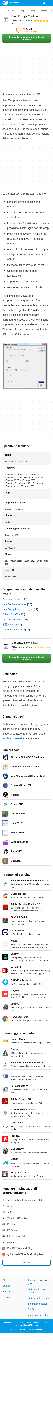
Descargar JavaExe (12, 599)
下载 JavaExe (9, 624)
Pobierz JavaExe (11, 614)
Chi (4, 1280)
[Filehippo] (10, 3)
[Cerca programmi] (44, 3)
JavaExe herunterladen (14, 604)
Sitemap (6, 1297)
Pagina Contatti (12, 738)
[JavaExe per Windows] (5, 19)
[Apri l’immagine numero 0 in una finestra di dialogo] (25, 366)
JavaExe (25, 16)
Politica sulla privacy (38, 1298)
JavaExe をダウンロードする (17, 609)
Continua (26, 1262)
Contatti (6, 1286)
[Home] (3, 10)
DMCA (31, 1309)
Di (18, 21)
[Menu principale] (50, 3)
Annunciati (8, 1291)
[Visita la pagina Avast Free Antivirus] (26, 30)
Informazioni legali (37, 1304)
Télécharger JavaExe (13, 629)
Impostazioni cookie (38, 1315)
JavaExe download (12, 619)
